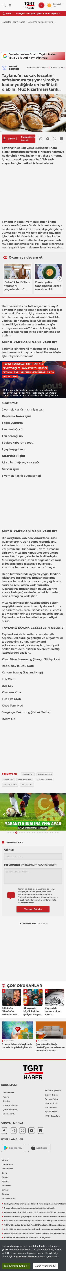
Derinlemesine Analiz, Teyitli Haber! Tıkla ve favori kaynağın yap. (32, 56)
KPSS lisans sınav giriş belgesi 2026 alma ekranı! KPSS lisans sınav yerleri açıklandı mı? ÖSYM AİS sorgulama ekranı (39, 13)
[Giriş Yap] (41, 5)
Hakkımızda (8, 1092)
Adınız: (9, 849)
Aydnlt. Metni (51, 1112)
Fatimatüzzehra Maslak (29, 139)
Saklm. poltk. (9, 1114)
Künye (6, 1097)
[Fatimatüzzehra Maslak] (4, 139)
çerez (5, 1249)
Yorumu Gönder (33, 909)
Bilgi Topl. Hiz (51, 1103)
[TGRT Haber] (29, 5)
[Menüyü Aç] (10, 5)
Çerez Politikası (10, 1109)
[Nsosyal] (61, 138)
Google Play (15, 1147)
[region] (33, 1255)
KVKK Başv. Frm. (52, 1116)
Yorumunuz (30, 864)
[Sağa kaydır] (59, 278)
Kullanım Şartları (53, 1090)
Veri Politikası (51, 1107)
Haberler (6, 22)
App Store (41, 1147)
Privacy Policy (51, 1099)
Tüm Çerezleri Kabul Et (16, 1266)
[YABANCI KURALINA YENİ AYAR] (33, 812)
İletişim (6, 1101)
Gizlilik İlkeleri (51, 1095)
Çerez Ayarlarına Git (45, 1266)
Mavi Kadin (19, 22)
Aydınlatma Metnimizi (27, 1256)
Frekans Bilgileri (10, 1105)
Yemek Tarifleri (14, 67)
